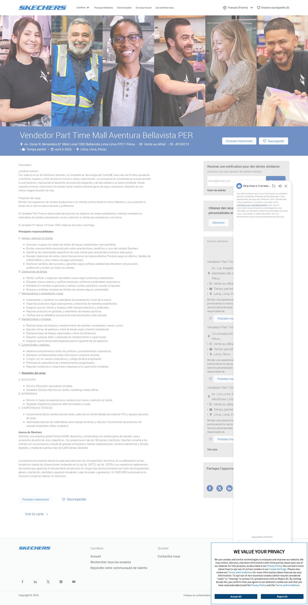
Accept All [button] (236, 596)
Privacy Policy (274, 565)
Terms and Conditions (240, 572)
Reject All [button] (282, 596)
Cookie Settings (278, 569)
